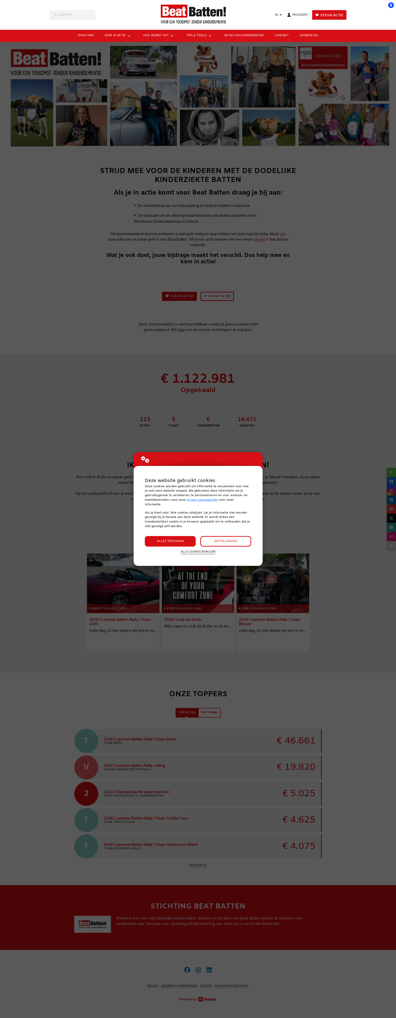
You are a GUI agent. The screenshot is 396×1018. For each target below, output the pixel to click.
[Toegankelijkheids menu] (391, 5)
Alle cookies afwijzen (198, 552)
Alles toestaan (170, 541)
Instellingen (225, 541)
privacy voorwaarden (202, 500)
